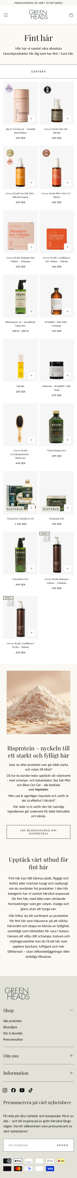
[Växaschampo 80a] (56, 424)
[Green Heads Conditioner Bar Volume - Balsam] (56, 231)
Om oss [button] (11, 1056)
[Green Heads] (17, 993)
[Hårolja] (20, 360)
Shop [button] (8, 1010)
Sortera (38, 71)
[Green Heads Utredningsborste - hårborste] (20, 424)
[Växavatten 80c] (20, 553)
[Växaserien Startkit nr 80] (20, 492)
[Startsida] (38, 15)
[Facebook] (13, 1090)
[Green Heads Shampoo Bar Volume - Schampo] (20, 231)
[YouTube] (22, 1090)
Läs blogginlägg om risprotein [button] (38, 832)
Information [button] (15, 1073)
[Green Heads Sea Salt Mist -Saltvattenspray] (20, 167)
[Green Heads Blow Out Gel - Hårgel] (56, 167)
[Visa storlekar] (31, 118)
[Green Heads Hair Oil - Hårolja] (56, 103)
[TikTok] (30, 1090)
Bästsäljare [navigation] (10, 1027)
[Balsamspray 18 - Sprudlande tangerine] (20, 296)
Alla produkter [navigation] (12, 1021)
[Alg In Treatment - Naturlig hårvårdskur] (20, 103)
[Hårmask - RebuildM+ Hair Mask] (56, 360)
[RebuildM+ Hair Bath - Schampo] (56, 296)
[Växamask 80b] (56, 492)
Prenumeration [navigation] (13, 1039)
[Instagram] (5, 1090)
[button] (5, 15)
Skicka (62, 1145)
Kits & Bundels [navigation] (12, 1033)
